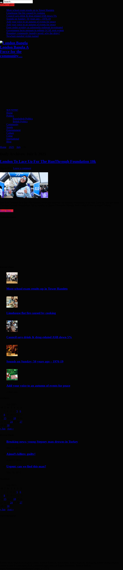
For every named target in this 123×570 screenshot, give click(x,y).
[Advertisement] (61, 83)
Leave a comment (22, 168)
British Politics (20, 121)
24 (11, 421)
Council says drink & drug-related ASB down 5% (31, 16)
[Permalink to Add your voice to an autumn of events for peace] (12, 379)
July (18, 147)
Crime (9, 136)
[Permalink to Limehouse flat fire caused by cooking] (12, 306)
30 (8, 425)
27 (21, 421)
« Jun (2, 428)
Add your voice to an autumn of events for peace (31, 21)
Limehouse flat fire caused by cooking (25, 13)
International (12, 138)
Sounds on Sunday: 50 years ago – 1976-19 (28, 18)
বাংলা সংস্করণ (12, 110)
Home (9, 113)
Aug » (10, 428)
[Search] (1, 2)
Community (12, 124)
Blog (8, 141)
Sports (9, 127)
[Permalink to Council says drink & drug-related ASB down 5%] (12, 331)
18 (14, 418)
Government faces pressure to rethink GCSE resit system (35, 30)
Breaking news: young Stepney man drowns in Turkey (42, 441)
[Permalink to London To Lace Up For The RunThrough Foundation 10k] (24, 197)
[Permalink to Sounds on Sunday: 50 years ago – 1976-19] (12, 355)
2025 (11, 147)
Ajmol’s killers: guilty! (20, 454)
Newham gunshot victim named (22, 36)
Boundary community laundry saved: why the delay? (33, 33)
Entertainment (13, 130)
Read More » (6, 210)
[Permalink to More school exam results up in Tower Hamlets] (12, 282)
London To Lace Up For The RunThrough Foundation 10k (48, 161)
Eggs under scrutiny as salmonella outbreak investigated (34, 27)
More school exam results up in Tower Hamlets (30, 10)
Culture (10, 133)
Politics (10, 115)
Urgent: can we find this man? (26, 466)
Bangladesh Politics (23, 118)
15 (5, 418)
